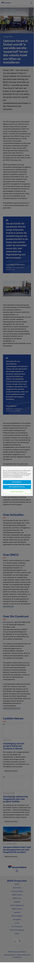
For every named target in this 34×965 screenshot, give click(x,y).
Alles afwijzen (17, 482)
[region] (17, 481)
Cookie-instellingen (17, 491)
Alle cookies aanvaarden (17, 487)
